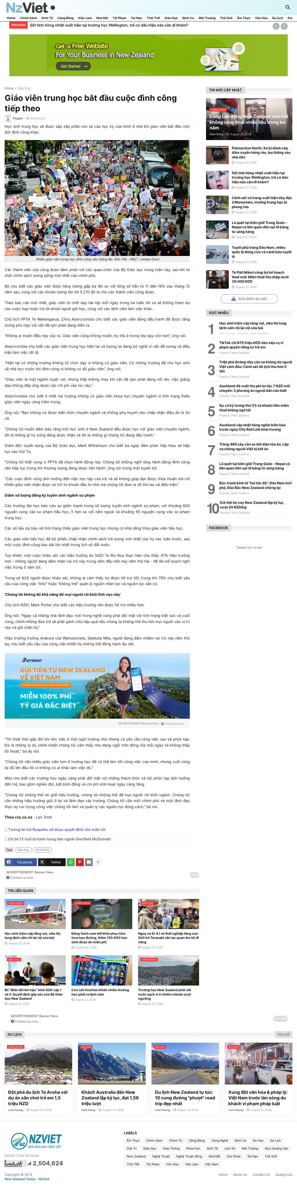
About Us (240, 1174)
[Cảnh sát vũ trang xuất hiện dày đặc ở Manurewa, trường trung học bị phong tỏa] (217, 205)
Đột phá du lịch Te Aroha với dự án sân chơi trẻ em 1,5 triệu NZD (38, 1098)
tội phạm (152, 1164)
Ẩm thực (244, 18)
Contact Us (261, 1174)
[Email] (89, 862)
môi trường (250, 1148)
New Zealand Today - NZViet (27, 1179)
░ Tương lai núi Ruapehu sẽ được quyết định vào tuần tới (55, 829)
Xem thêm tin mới (252, 299)
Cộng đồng (65, 18)
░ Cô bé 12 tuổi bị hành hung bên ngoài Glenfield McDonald (57, 839)
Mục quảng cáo (276, 1148)
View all (283, 1034)
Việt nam (211, 1164)
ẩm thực (133, 1140)
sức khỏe (234, 1156)
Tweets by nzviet (249, 547)
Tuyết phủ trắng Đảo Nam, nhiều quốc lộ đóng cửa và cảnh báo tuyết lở (262, 252)
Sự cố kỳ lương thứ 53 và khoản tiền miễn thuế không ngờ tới (254, 407)
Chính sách (28, 18)
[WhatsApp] (71, 862)
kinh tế (212, 1148)
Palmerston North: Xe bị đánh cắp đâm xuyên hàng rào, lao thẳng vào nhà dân (261, 152)
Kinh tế (47, 18)
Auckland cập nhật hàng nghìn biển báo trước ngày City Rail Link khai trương (252, 427)
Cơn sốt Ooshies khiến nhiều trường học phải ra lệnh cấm (100, 992)
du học (258, 1140)
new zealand (136, 1156)
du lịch (275, 1140)
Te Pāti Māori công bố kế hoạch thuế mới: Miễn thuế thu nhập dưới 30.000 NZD (260, 277)
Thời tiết (153, 18)
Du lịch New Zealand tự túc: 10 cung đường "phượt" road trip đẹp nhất (185, 1098)
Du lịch (277, 18)
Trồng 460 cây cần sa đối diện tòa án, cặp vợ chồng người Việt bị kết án (254, 446)
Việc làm (85, 18)
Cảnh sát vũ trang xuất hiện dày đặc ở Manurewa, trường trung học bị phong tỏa (101, 25)
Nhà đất (102, 18)
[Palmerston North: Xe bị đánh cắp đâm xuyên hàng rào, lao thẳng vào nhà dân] (217, 155)
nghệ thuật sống (189, 1156)
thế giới (271, 1156)
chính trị (175, 1140)
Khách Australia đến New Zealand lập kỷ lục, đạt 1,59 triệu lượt (110, 1098)
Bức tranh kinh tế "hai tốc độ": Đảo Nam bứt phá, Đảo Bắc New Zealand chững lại (255, 485)
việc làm (191, 1164)
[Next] (284, 26)
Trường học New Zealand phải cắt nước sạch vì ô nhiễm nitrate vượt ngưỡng (164, 994)
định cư (240, 1140)
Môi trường (207, 18)
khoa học (193, 1148)
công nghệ (220, 1140)
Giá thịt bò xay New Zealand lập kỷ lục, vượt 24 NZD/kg (252, 504)
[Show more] (98, 862)
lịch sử (230, 1148)
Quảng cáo (284, 1174)
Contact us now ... (175, 723)
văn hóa (172, 1164)
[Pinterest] (80, 862)
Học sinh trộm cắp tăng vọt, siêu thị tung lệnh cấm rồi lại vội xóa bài (32, 935)
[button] (288, 7)
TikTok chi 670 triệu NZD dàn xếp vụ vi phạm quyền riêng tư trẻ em (251, 345)
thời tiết (133, 1164)
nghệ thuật (161, 1156)
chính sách (154, 1140)
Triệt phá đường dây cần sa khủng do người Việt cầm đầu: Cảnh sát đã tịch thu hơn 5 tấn (255, 366)
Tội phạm (119, 18)
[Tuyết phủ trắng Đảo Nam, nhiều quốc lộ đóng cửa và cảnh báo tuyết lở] (217, 254)
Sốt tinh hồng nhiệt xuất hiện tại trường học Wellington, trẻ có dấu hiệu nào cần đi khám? (260, 177)
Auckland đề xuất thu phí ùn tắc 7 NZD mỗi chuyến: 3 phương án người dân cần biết (254, 388)
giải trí (131, 1148)
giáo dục (24, 88)
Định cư (188, 18)
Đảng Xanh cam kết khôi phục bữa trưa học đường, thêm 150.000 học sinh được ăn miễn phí (99, 937)
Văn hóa (261, 18)
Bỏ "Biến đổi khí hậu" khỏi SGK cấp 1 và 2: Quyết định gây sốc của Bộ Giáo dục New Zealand (34, 994)
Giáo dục (171, 18)
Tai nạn (136, 18)
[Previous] (276, 26)
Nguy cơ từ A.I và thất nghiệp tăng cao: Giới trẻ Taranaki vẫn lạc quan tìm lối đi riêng (168, 937)
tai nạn (252, 1156)
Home (11, 18)
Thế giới (226, 18)
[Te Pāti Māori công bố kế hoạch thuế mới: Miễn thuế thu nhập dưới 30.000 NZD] (217, 279)
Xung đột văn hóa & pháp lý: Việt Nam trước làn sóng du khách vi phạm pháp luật (258, 1098)
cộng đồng (197, 1140)
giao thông (171, 1148)
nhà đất (214, 1156)
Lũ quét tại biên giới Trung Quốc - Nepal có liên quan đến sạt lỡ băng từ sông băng (260, 227)
